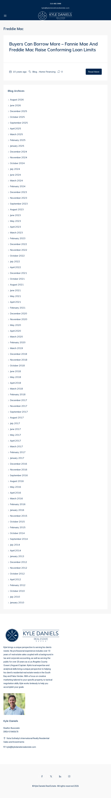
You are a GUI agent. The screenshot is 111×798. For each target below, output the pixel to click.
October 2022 (17, 255)
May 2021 (15, 296)
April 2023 (15, 226)
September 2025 (19, 122)
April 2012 (15, 579)
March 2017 (16, 446)
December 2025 (18, 111)
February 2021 (17, 307)
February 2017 (17, 452)
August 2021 (17, 284)
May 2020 (15, 325)
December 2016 (18, 463)
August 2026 (17, 99)
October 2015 (17, 521)
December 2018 (18, 353)
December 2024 (18, 151)
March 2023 (16, 232)
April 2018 (15, 382)
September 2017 (19, 411)
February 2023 (17, 238)
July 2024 (15, 168)
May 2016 (15, 486)
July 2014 (15, 544)
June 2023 (15, 215)
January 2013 (17, 556)
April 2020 (15, 330)
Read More (93, 71)
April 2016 (15, 492)
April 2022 (15, 267)
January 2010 (17, 602)
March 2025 (16, 134)
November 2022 (18, 249)
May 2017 (15, 434)
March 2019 (16, 348)
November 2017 (18, 405)
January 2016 (17, 510)
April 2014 (15, 550)
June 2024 (15, 174)
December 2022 (18, 244)
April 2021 (15, 301)
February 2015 (17, 527)
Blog (34, 71)
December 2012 (18, 562)
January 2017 (17, 458)
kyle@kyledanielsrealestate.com (55, 8)
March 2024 (16, 180)
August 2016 (17, 481)
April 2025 (15, 128)
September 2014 (19, 538)
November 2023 (18, 197)
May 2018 (15, 377)
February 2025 (17, 140)
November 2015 (18, 515)
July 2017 (15, 423)
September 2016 (19, 475)
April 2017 (15, 440)
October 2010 (17, 590)
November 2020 (18, 319)
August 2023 (17, 209)
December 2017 (18, 400)
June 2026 (15, 105)
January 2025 (17, 145)
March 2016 (16, 498)
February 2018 (17, 394)
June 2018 (15, 371)
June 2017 (15, 429)
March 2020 (16, 336)
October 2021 (17, 278)
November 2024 (18, 157)
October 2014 (17, 533)
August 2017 (17, 417)
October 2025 (17, 116)
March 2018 (16, 388)
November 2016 (18, 469)
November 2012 (18, 567)
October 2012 (17, 573)
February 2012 (17, 585)
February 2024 (17, 186)
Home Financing (47, 71)
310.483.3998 (55, 3)
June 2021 (15, 290)
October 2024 (17, 163)
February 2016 (17, 504)
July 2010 (15, 596)
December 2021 (18, 273)
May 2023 (15, 221)
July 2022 (15, 261)
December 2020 (18, 313)
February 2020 (17, 342)
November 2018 (18, 359)
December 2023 (18, 192)
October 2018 (17, 365)
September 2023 (19, 203)
